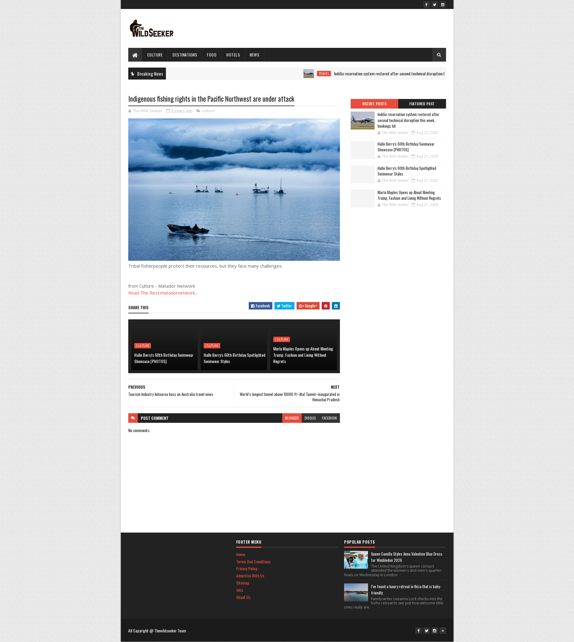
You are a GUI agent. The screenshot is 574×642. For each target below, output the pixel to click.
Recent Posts (374, 103)
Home (240, 554)
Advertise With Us (250, 575)
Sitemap (242, 583)
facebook (329, 417)
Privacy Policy (246, 568)
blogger (292, 417)
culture (155, 54)
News (254, 54)
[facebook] (426, 4)
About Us (243, 597)
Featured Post (422, 103)
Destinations (184, 54)
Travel (308, 73)
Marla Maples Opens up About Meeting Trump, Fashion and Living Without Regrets (303, 354)
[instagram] (442, 4)
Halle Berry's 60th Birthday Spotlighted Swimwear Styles (234, 358)
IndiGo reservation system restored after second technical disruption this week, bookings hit (390, 73)
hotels (233, 54)
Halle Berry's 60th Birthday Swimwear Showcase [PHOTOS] (163, 358)
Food (211, 54)
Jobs (239, 590)
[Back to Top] (442, 630)
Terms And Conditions (253, 561)
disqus (310, 417)
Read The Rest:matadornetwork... (163, 293)
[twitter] (434, 4)
